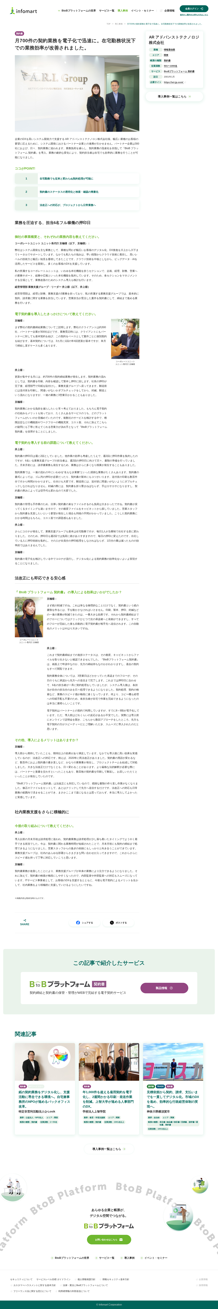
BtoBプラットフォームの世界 (72, 1258)
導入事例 (123, 10)
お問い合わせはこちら (106, 1239)
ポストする (121, 922)
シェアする (87, 922)
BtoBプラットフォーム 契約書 (179, 71)
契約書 (167, 60)
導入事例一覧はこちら (172, 96)
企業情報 (169, 10)
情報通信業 (169, 49)
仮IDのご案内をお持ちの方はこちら (194, 15)
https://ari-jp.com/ (174, 82)
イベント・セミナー (142, 10)
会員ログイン (192, 8)
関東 (166, 55)
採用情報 (203, 1285)
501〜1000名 (170, 66)
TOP (108, 24)
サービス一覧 (106, 10)
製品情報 (161, 988)
